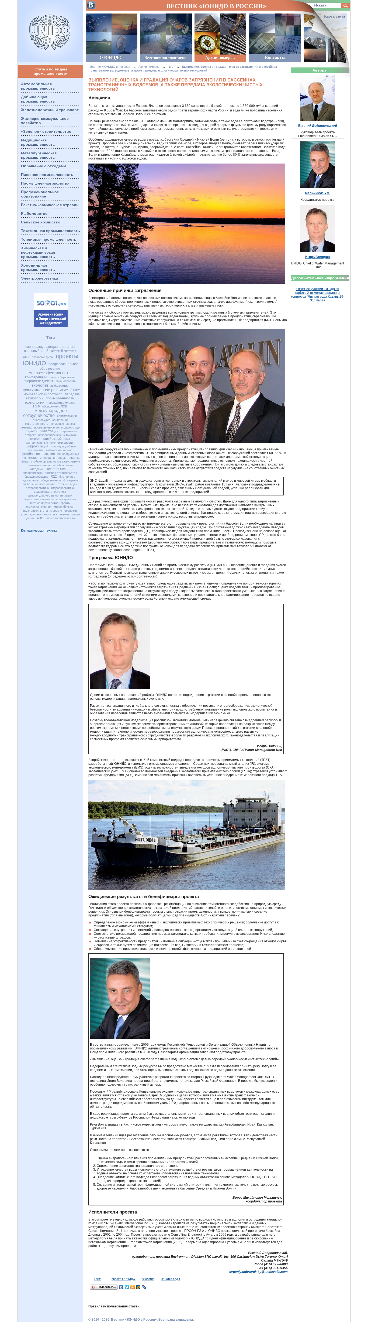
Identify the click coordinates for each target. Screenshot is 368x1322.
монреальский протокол (43, 394)
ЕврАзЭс (32, 431)
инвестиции (49, 431)
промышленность (60, 398)
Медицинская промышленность (38, 142)
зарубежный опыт (56, 439)
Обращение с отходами (43, 166)
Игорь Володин (317, 257)
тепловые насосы (63, 423)
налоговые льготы (35, 510)
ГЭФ (36, 406)
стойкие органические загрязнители (55, 461)
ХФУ (26, 357)
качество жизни (58, 469)
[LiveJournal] (144, 1287)
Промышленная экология (45, 183)
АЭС (40, 518)
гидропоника (30, 480)
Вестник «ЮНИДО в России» (50, 31)
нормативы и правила (39, 499)
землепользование (38, 506)
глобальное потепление (39, 484)
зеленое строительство (61, 472)
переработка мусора (61, 402)
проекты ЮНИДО (123, 1278)
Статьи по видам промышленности (51, 71)
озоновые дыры (42, 357)
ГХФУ (75, 390)
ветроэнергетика (37, 488)
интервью (59, 457)
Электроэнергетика (39, 278)
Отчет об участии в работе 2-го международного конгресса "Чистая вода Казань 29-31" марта (317, 294)
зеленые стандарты (41, 465)
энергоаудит (41, 420)
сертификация (67, 415)
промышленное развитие (45, 390)
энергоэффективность (50, 373)
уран (24, 514)
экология (40, 385)
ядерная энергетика (43, 514)
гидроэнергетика (62, 488)
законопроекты (66, 381)
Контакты (275, 37)
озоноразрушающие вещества (50, 347)
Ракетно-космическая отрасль (50, 205)
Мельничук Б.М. (317, 193)
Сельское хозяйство (40, 222)
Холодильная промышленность (38, 267)
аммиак (26, 427)
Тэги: (97, 1278)
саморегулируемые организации (49, 495)
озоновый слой (36, 351)
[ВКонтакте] (121, 1287)
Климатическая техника (39, 530)
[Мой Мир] (138, 1287)
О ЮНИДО (111, 37)
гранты (65, 503)
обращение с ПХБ (54, 406)
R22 (54, 476)
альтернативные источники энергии (50, 442)
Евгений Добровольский (317, 126)
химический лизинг (59, 450)
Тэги (50, 337)
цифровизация (37, 446)
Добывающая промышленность (38, 99)
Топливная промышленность (49, 239)
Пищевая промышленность (47, 174)
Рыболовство (34, 213)
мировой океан (64, 506)
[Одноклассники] (133, 1287)
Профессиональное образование (40, 194)
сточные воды (67, 484)
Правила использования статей (113, 1306)
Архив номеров (220, 37)
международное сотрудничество (45, 413)
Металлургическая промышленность (39, 155)
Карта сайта (334, 16)
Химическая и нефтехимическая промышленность (38, 252)
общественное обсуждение (59, 480)
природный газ (66, 499)
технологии (34, 402)
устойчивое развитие (38, 454)
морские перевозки (63, 510)
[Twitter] (127, 1287)
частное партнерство (43, 503)
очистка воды (170, 1278)
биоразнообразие (36, 476)
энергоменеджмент (38, 381)
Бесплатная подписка (166, 37)
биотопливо (67, 476)
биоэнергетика (33, 472)
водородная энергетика (50, 491)
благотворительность (60, 518)
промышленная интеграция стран (57, 427)
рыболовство (59, 385)
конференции (36, 377)
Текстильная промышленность (50, 231)
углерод (45, 457)
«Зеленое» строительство (46, 131)
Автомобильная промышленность (38, 86)
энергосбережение (62, 377)
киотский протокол (63, 350)
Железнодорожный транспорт (50, 110)
